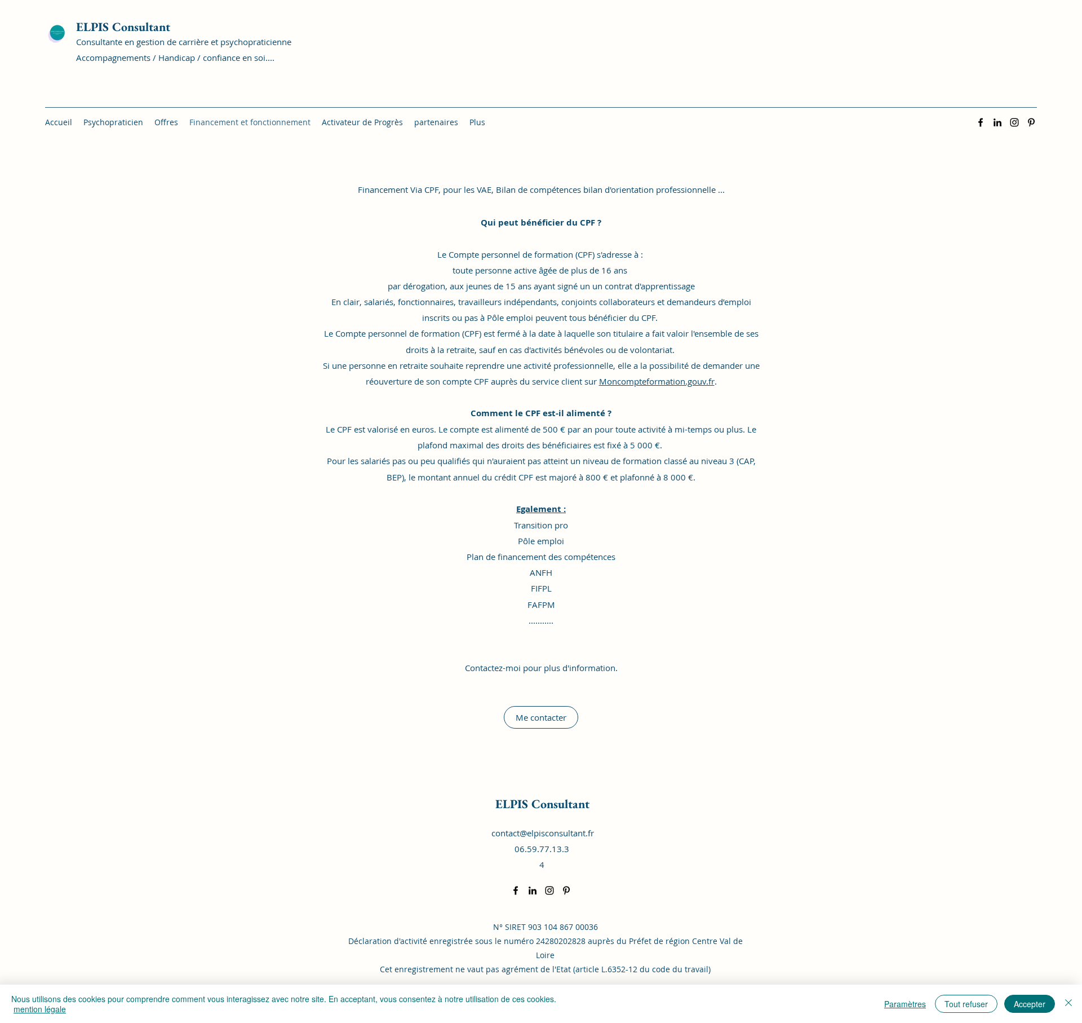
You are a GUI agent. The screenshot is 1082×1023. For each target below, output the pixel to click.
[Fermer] (1068, 1004)
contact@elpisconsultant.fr (542, 833)
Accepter (1029, 1003)
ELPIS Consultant (123, 27)
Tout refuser (966, 1003)
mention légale (40, 1009)
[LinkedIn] (997, 122)
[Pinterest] (1031, 122)
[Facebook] (980, 122)
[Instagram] (1014, 122)
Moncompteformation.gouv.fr (657, 381)
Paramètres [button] (905, 1003)
